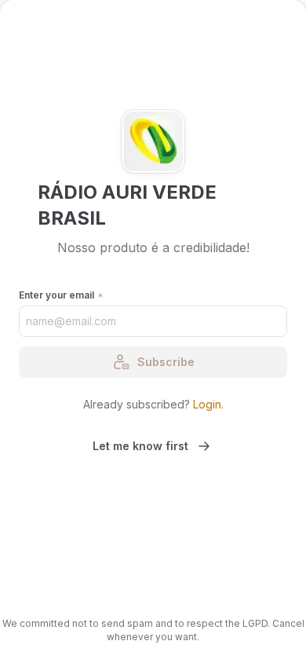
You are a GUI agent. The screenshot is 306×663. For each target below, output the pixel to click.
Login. (208, 404)
